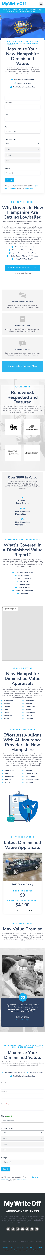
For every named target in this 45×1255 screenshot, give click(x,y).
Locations (17, 1250)
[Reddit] (32, 1229)
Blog (12, 1247)
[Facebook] (8, 1229)
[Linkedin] (37, 1229)
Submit (9, 180)
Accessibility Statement (31, 1250)
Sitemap (6, 1247)
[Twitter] (13, 1229)
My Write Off (14, 3)
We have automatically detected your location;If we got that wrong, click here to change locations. (23, 11)
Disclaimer (19, 1247)
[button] (41, 4)
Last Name (8, 103)
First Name (8, 94)
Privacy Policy (30, 1247)
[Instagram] (18, 1229)
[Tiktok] (27, 1229)
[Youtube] (22, 1229)
